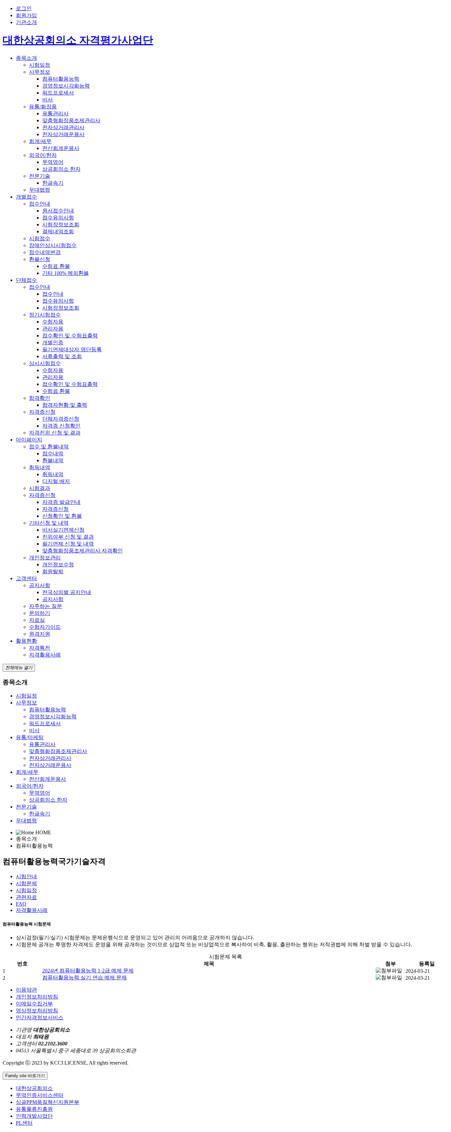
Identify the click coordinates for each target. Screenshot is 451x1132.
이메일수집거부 (34, 1003)
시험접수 (39, 238)
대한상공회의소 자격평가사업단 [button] (78, 40)
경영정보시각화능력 (66, 86)
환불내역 (52, 460)
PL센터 (24, 1123)
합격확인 (39, 398)
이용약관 (26, 990)
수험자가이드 (45, 627)
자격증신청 (42, 412)
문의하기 (39, 613)
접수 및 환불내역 (49, 446)
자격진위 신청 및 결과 (55, 432)
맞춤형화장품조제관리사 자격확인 (82, 550)
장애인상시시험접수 (53, 245)
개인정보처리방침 (37, 997)
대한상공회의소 (34, 1088)
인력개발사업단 (34, 1116)
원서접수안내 (58, 210)
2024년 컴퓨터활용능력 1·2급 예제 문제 (88, 970)
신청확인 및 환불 (62, 516)
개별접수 (26, 197)
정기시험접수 (45, 315)
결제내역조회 (58, 231)
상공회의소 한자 (61, 169)
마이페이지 (29, 439)
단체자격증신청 (60, 419)
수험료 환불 (56, 266)
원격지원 (39, 634)
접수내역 (52, 453)
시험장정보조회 (60, 224)
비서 (47, 99)
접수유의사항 (58, 217)
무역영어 (52, 162)
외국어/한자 (43, 155)
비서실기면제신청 (63, 530)
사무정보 (39, 72)
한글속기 (52, 183)
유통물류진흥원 (34, 1109)
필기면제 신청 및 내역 (68, 544)
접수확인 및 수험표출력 (70, 335)
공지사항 (39, 585)
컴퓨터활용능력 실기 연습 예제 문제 (84, 977)
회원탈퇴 (52, 571)
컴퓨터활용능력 (60, 79)
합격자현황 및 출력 (64, 405)
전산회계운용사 (60, 148)
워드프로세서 (58, 92)
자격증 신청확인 (61, 426)
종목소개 (26, 58)
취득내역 (39, 467)
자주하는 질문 (45, 606)
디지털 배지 (56, 481)
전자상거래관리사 (63, 127)
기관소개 (26, 22)
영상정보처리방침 (37, 1010)
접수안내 (39, 204)
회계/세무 (40, 141)
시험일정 (39, 65)
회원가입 (26, 15)
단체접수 (26, 280)
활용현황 (26, 641)
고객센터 (26, 578)
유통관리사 (55, 113)
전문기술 (39, 176)
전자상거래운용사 (63, 134)
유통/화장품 (43, 106)
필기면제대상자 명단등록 (72, 349)
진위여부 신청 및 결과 (68, 537)
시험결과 (39, 488)
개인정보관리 (45, 557)
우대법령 (39, 190)
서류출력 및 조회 (62, 356)
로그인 (24, 8)
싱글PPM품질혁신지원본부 (47, 1102)
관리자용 (52, 328)
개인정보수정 (58, 564)
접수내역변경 (45, 252)
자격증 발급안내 (61, 502)
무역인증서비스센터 (39, 1095)
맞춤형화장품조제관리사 (71, 120)
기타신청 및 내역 (49, 523)
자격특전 (39, 648)
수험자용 (52, 321)
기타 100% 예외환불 (65, 273)
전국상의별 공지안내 (66, 592)
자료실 (37, 620)
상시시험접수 (45, 363)
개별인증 (52, 342)
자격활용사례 (45, 655)
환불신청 (39, 259)
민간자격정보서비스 (39, 1017)
